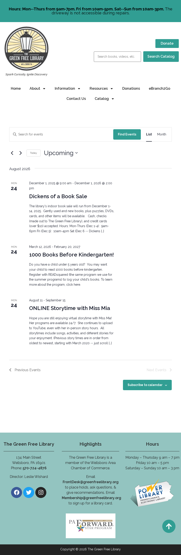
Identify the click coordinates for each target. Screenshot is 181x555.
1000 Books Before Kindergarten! (71, 254)
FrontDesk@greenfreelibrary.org (91, 482)
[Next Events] (20, 153)
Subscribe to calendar (145, 385)
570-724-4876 (35, 468)
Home (16, 88)
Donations (131, 88)
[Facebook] (16, 492)
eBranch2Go (159, 88)
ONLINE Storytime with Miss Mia (69, 308)
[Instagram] (40, 492)
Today (33, 152)
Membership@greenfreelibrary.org (91, 498)
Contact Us (76, 99)
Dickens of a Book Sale (58, 196)
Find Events (127, 134)
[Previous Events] (12, 153)
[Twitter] (28, 492)
